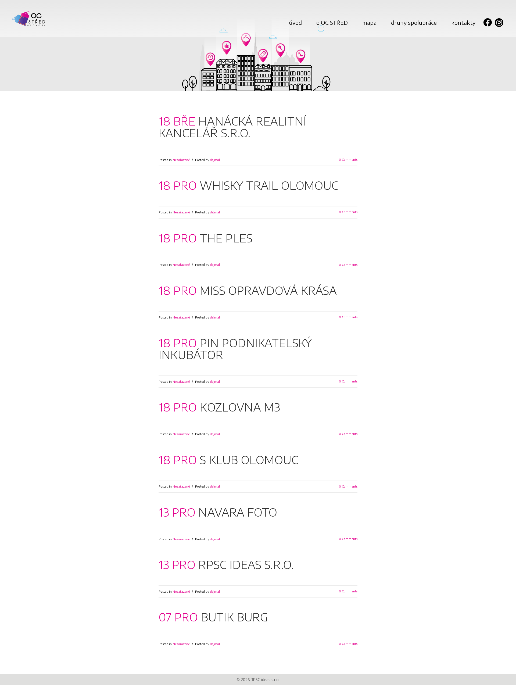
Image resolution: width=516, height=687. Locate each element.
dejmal (215, 160)
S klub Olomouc (249, 460)
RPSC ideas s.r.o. (246, 564)
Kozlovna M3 (240, 407)
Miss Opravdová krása (268, 290)
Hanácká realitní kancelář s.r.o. (232, 127)
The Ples (226, 238)
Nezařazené (181, 160)
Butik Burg (234, 617)
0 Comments (348, 159)
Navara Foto (237, 512)
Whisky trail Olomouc (269, 185)
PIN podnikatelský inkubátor (235, 349)
